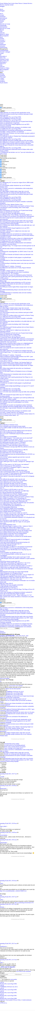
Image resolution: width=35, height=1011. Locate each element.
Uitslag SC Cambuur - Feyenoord (10, 266)
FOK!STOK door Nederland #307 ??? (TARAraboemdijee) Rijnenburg (12, 506)
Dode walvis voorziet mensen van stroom (14, 746)
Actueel (2, 15)
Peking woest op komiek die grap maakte (12, 426)
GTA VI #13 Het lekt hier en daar (10, 474)
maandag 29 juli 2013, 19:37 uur (8, 773)
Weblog (6, 3)
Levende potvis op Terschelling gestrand (14, 745)
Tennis (1, 43)
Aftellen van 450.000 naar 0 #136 (11, 552)
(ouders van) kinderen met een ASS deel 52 (13, 485)
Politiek (2, 21)
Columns (25, 3)
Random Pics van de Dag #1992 (10, 128)
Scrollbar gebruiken (7, 107)
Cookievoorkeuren (26, 1000)
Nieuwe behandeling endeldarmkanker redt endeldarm (15, 130)
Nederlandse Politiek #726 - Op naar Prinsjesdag (15, 471)
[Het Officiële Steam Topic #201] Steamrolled (14, 532)
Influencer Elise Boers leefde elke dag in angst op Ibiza (16, 577)
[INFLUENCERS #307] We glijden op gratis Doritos (16, 441)
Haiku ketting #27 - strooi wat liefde (11, 535)
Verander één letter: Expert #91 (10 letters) (13, 483)
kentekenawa (3, 946)
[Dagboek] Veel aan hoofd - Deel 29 (11, 439)
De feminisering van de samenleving (11, 432)
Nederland (2, 16)
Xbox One (2, 57)
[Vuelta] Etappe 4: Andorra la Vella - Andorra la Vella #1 (16, 526)
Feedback (2, 81)
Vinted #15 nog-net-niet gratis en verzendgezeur (15, 539)
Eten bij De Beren (6, 469)
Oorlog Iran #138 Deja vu (9, 588)
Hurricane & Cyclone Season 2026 (11, 482)
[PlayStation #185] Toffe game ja (10, 504)
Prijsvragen (3, 77)
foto (1, 895)
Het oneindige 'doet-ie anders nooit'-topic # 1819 (15, 557)
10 (0, 681)
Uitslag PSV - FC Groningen (9, 273)
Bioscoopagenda (4, 35)
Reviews (30, 3)
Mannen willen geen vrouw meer (11, 579)
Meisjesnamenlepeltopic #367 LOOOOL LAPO (15, 529)
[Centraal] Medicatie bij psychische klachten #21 (15, 542)
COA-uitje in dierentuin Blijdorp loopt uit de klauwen (16, 430)
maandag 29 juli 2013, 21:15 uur (8, 959)
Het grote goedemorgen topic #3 (10, 543)
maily (1, 962)
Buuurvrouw (3, 788)
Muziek (2, 30)
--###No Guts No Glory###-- (8, 967)
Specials (7, 5)
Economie (2, 19)
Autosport (2, 41)
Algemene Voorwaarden (6, 1000)
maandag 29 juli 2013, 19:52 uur (8, 839)
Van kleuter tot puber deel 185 (10, 561)
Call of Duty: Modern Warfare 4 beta (11, 204)
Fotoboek (2, 75)
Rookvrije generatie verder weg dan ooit (12, 479)
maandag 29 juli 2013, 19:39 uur (8, 823)
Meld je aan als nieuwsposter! (13, 688)
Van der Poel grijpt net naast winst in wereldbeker (14, 272)
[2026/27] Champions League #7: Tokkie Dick (14, 467)
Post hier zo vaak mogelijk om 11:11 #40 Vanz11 (14, 520)
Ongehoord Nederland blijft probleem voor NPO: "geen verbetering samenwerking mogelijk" (16, 222)
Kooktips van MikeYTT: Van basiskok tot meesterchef (16, 546)
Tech (1, 22)
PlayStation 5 (3, 62)
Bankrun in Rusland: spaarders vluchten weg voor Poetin (17, 142)
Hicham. (2, 907)
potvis (1, 678)
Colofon (2, 79)
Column (4, 171)
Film (1, 31)
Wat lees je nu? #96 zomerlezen (10, 466)
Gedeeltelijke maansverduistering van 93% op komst (15, 282)
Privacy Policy (17, 1000)
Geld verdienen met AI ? (8, 545)
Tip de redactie (4, 82)
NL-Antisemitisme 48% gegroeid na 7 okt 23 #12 (15, 563)
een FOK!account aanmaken (23, 971)
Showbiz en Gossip (5, 24)
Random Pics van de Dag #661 (10, 389)
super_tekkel (3, 826)
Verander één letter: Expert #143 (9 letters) (13, 495)
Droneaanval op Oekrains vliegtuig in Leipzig (14, 493)
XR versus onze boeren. (8, 244)
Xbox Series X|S (4, 60)
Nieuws (20, 3)
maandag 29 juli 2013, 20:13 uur (8, 904)
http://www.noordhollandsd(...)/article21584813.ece (13, 891)
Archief (11, 5)
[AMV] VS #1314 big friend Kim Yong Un (13, 548)
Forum (1, 3)
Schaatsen (2, 46)
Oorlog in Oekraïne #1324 (9, 424)
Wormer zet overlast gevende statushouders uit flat (15, 112)
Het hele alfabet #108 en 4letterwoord (12, 527)
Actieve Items (14, 3)
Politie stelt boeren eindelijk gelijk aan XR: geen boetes (16, 140)
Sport (1, 37)
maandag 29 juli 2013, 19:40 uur (8, 832)
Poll (3, 176)
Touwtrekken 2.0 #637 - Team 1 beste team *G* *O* (16, 595)
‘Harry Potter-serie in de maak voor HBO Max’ (14, 491)
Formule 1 (2, 40)
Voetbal (2, 38)
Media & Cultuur (4, 34)
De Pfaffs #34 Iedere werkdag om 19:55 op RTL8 (15, 499)
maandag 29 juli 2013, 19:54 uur (8, 880)
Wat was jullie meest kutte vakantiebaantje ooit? (14, 567)
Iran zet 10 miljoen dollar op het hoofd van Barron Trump (17, 206)
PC (1, 55)
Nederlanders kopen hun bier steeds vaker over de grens (16, 220)
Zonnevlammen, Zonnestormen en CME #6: (14, 449)
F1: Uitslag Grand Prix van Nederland (12, 131)
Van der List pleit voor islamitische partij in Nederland (16, 275)
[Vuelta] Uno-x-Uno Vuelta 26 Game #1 (12, 452)
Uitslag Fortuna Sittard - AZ (9, 415)
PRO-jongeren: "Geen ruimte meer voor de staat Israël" (16, 438)
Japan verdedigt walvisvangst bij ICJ (13, 748)
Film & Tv (4, 164)
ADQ (1, 883)
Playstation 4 (3, 56)
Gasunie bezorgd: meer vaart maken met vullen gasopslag (17, 514)
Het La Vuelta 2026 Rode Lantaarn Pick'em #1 (14, 445)
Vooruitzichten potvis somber (11, 743)
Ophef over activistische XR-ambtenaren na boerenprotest (17, 216)
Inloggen (2, 6)
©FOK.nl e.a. (3, 1003)
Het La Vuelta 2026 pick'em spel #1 (11, 451)
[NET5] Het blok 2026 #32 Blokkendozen (13, 533)
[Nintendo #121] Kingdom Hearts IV (11, 573)
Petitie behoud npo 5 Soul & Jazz (10, 511)
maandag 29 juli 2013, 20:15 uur (8, 943)
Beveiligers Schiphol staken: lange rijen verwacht (14, 191)
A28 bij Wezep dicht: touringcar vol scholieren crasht (15, 127)
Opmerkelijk (3, 25)
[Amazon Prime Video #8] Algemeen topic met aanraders (17, 502)
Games (2, 53)
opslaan (2, 111)
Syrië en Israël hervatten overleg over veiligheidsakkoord (16, 238)
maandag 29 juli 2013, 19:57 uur (8, 896)
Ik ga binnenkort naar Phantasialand (11, 492)
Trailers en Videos (4, 68)
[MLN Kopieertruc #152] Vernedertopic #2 (13, 498)
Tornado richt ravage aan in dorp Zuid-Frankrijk (14, 571)
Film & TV (3, 63)
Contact (2, 78)
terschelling (6, 678)
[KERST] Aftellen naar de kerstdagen (12, 508)
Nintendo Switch (4, 59)
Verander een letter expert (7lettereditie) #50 (13, 501)
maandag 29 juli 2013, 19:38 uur (8, 785)
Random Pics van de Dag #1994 (10, 117)
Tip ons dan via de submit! (16, 685)
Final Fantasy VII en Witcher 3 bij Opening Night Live (16, 214)
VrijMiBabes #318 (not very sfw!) (10, 118)
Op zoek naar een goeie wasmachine (11, 585)
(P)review (4, 172)
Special (3, 174)
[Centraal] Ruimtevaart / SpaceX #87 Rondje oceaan (16, 530)
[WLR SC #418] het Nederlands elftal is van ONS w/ (16, 565)
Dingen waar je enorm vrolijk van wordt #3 (13, 513)
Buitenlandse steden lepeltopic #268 (11, 516)
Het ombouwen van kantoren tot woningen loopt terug (16, 234)
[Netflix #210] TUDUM (8, 586)
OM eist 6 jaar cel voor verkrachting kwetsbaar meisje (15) (17, 413)
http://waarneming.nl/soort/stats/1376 (24, 902)
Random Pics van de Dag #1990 (10, 148)
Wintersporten (3, 47)
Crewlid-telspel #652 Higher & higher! (12, 593)
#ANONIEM (3, 835)
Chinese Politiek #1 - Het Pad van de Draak (13, 460)
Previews (2, 5)
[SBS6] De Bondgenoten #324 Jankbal (12, 510)
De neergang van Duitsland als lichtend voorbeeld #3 (16, 592)
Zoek (9, 3)
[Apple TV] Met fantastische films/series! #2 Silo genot (16, 473)
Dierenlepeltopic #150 (8, 524)
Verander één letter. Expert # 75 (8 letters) (13, 442)
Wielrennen (3, 44)
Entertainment (3, 27)
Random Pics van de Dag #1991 (10, 139)
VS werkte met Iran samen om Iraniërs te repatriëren (15, 143)
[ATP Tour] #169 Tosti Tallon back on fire (13, 564)
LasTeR (2, 776)
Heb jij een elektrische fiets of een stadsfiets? (13, 480)
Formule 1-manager (5, 52)
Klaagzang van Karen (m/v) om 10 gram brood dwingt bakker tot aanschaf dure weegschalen (16, 122)
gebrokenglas (3, 842)
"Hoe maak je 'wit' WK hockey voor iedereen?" (14, 464)
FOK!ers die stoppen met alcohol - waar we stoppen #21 (17, 574)
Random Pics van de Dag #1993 (10, 120)
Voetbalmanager (4, 50)
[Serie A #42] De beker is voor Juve (11, 489)
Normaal (4, 764)
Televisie (2, 32)
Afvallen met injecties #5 (8, 540)
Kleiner (4, 766)
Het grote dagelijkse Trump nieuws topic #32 (13, 576)
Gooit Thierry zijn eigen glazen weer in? (12, 213)
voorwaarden (13, 979)
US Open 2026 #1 (6, 583)
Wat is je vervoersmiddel (8, 436)
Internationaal (3, 18)
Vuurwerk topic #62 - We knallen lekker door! (13, 470)
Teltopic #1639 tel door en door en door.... (13, 444)
